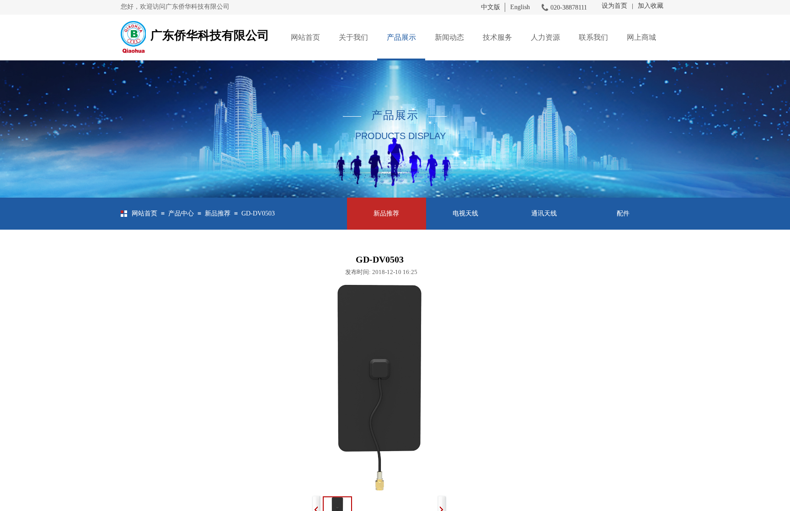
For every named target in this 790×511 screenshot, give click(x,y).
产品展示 (401, 37)
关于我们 (353, 37)
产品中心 (181, 213)
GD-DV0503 (258, 213)
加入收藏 (650, 5)
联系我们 (593, 37)
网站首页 (305, 37)
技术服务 (497, 37)
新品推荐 (217, 213)
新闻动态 (449, 37)
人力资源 (545, 37)
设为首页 (614, 5)
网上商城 (641, 37)
